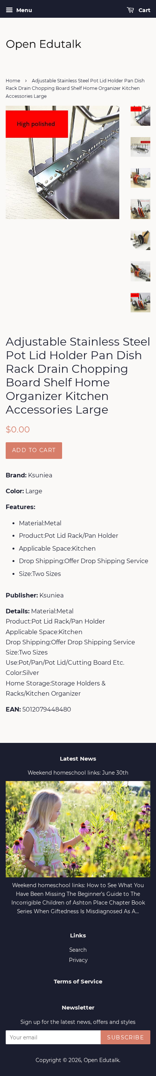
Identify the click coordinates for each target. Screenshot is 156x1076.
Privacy (78, 960)
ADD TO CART (34, 450)
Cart (143, 10)
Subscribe (125, 1037)
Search (78, 950)
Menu (23, 10)
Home (13, 80)
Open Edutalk (101, 1060)
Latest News (78, 758)
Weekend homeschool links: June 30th (78, 773)
